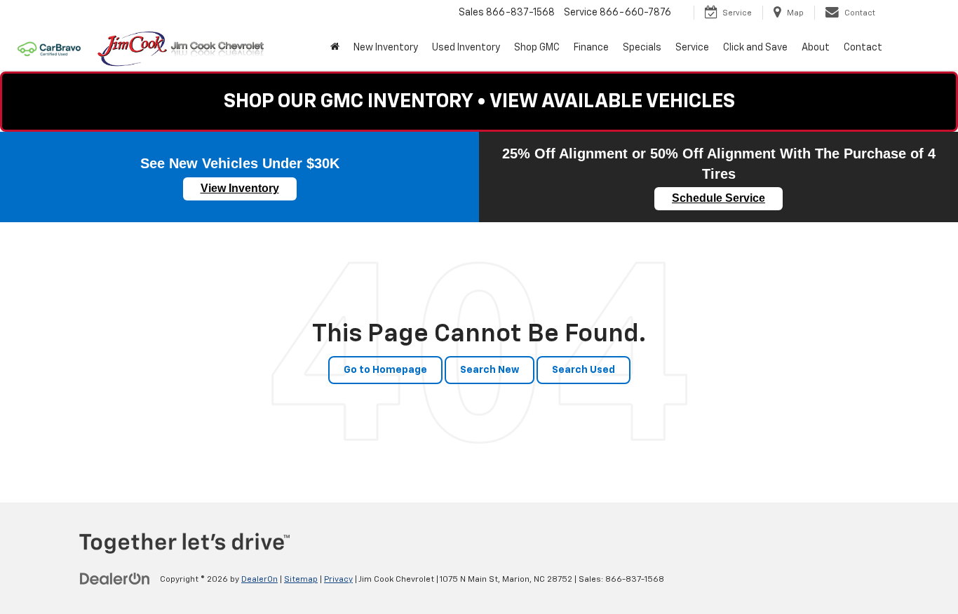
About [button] (816, 48)
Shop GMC (537, 48)
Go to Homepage (385, 370)
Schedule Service (718, 198)
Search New (489, 370)
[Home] (334, 47)
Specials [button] (642, 48)
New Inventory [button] (385, 48)
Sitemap (301, 579)
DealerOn (259, 579)
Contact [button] (863, 48)
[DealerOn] (115, 579)
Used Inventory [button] (466, 48)
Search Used (583, 370)
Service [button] (692, 48)
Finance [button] (591, 48)
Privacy (338, 579)
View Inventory (240, 188)
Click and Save (755, 48)
